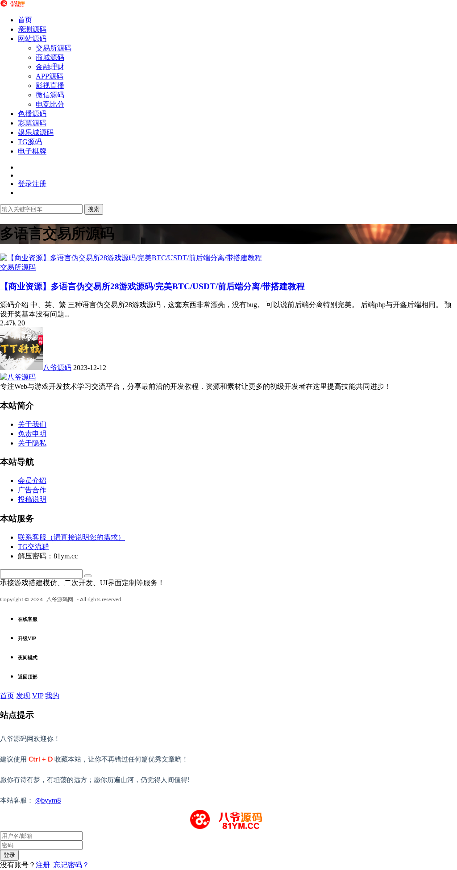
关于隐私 (32, 443)
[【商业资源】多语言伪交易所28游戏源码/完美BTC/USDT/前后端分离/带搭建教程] (131, 258)
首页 (25, 20)
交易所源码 (53, 48)
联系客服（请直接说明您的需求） (71, 537)
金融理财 (50, 67)
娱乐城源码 (36, 132)
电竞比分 (50, 104)
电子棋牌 (32, 151)
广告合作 (32, 490)
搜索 (94, 209)
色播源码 (32, 113)
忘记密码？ (71, 865)
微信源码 (50, 95)
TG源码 (30, 142)
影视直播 (50, 85)
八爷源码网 (59, 599)
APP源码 (49, 76)
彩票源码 (32, 123)
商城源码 (50, 57)
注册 (43, 865)
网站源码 (32, 38)
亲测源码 (32, 29)
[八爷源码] (13, 4)
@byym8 (48, 800)
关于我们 (32, 424)
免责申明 (32, 433)
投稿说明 (32, 499)
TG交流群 (33, 546)
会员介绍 (32, 480)
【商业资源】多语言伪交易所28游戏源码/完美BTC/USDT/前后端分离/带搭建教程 (152, 286)
